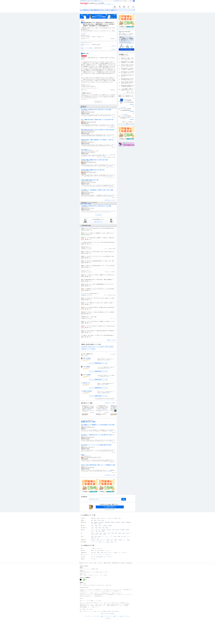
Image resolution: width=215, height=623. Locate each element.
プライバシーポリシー (88, 616)
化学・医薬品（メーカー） (124, 602)
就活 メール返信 (98, 531)
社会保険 (108, 533)
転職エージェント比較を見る (128, 121)
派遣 (100, 554)
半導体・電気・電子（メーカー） (100, 605)
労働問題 (98, 552)
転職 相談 (115, 518)
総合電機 (108, 605)
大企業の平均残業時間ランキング (111, 594)
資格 (122, 536)
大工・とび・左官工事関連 (102, 611)
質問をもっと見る (110, 340)
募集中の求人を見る (98, 363)
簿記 (94, 556)
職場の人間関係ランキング (128, 589)
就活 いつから (97, 529)
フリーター (111, 536)
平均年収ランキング (83, 589)
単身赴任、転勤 (93, 552)
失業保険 (97, 533)
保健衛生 (84, 609)
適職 (91, 520)
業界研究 (95, 520)
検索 (134, 1)
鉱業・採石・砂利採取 (115, 611)
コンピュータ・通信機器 (124, 605)
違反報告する (113, 38)
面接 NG (92, 525)
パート (103, 536)
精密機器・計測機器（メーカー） (85, 605)
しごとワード (101, 575)
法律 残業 (89, 346)
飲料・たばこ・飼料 (90, 602)
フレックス (128, 536)
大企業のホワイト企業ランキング (117, 593)
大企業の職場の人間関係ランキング (99, 594)
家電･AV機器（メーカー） (115, 605)
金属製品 (112, 604)
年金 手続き (92, 533)
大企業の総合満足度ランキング (105, 593)
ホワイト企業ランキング (107, 589)
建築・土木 (81, 611)
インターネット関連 (98, 600)
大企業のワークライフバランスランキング (86, 594)
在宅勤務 (119, 536)
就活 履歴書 (127, 529)
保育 (87, 609)
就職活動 (92, 550)
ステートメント (108, 616)
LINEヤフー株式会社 (83, 583)
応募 (91, 523)
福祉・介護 (91, 609)
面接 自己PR (105, 525)
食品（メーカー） (82, 602)
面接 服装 (96, 525)
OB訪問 (113, 529)
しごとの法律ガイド (90, 575)
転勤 (124, 536)
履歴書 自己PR (102, 522)
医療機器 (92, 605)
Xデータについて (127, 616)
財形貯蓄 (119, 533)
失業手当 (101, 533)
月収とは (92, 534)
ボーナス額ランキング (90, 589)
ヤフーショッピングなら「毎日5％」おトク (107, 4)
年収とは (104, 534)
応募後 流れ (95, 523)
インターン (92, 529)
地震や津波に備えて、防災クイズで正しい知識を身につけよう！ (90, 0)
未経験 (115, 536)
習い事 (104, 556)
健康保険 (105, 533)
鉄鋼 (105, 604)
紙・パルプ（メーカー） (108, 602)
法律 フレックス (96, 346)
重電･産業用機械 (126, 604)
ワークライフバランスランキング (117, 589)
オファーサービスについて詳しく (126, 49)
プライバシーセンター (96, 616)
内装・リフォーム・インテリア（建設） (91, 611)
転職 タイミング (110, 518)
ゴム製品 (96, 604)
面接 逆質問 (110, 525)
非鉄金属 (108, 604)
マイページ (133, 7)
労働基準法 (102, 346)
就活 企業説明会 (103, 529)
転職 (95, 550)
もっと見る (112, 354)
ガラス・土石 (101, 604)
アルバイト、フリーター (94, 554)
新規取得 (102, 3)
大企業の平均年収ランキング (84, 593)
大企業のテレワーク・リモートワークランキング (125, 594)
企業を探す (114, 7)
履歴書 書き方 (96, 522)
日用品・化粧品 (82, 604)
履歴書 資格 (112, 522)
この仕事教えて (93, 548)
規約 (102, 616)
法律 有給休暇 (84, 346)
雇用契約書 (111, 346)
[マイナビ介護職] (89, 486)
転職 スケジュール (104, 518)
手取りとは (100, 534)
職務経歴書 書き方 (128, 522)
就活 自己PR (117, 529)
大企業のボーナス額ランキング (94, 593)
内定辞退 (96, 527)
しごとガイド (96, 575)
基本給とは (128, 533)
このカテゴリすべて (99, 548)
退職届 (100, 527)
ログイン (96, 4)
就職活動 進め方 (93, 518)
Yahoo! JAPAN (116, 0)
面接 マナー (100, 525)
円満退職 (106, 527)
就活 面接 (103, 531)
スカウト (128, 7)
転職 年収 (103, 520)
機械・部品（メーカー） (119, 604)
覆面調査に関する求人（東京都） (88, 421)
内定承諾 (92, 527)
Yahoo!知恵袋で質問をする (110, 506)
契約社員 (95, 536)
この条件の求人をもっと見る (109, 200)
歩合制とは (123, 533)
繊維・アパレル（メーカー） (98, 602)
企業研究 (99, 520)
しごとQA (119, 7)
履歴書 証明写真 (118, 522)
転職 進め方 (98, 518)
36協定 (106, 346)
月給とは (96, 534)
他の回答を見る (98, 101)
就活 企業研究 (109, 529)
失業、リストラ (110, 552)
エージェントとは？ (130, 123)
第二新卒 (119, 518)
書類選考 (99, 523)
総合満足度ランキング (98, 589)
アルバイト (106, 536)
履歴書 (92, 522)
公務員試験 (101, 550)
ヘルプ (121, 0)
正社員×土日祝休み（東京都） (86, 203)
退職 (98, 550)
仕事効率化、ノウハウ (117, 552)
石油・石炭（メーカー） (89, 604)
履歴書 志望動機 (107, 522)
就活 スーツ (92, 531)
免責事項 (114, 616)
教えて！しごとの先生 (83, 575)
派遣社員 (99, 536)
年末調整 (112, 533)
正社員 (92, 536)
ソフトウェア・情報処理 (89, 600)
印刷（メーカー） (115, 602)
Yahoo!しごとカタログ (104, 613)
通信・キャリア (82, 600)
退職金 (116, 533)
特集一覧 (124, 7)
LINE (86, 579)
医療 (80, 609)
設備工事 (109, 611)
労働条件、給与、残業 (85, 35)
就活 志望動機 (122, 529)
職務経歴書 (123, 522)
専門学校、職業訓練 (99, 556)
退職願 (103, 527)
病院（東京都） (83, 107)
